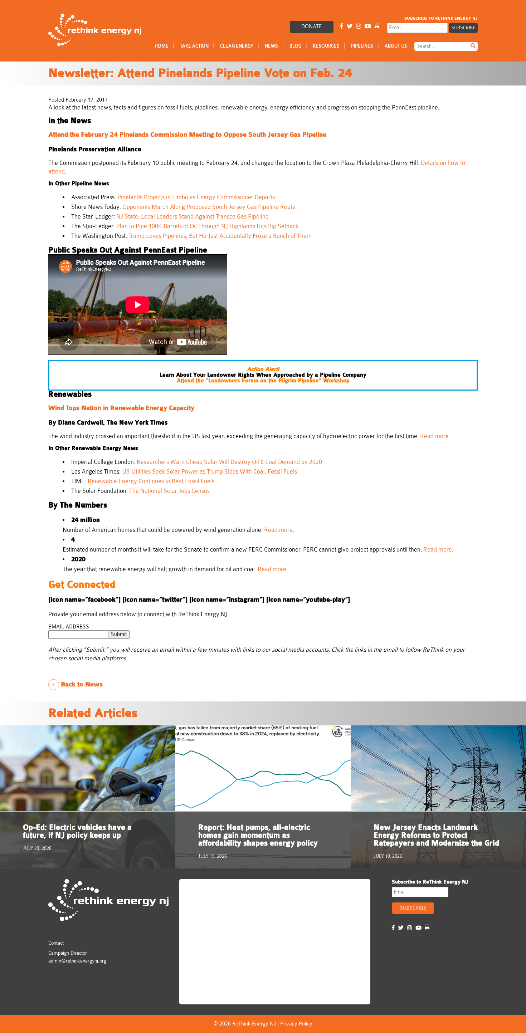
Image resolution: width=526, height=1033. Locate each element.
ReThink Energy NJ (214, 888)
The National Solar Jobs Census (169, 491)
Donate (311, 27)
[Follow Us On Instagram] (358, 27)
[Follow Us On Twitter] (349, 27)
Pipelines (362, 46)
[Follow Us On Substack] (377, 27)
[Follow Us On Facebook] (341, 27)
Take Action (194, 46)
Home (162, 46)
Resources (326, 46)
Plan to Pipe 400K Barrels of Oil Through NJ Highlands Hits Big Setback (207, 226)
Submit (119, 634)
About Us (396, 46)
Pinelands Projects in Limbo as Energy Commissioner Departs (196, 197)
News (271, 46)
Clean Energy (236, 46)
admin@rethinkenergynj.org (77, 961)
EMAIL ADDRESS (68, 627)
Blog (295, 46)
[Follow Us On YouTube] (368, 27)
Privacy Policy (296, 1024)
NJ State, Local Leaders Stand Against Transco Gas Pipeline (192, 216)
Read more (434, 436)
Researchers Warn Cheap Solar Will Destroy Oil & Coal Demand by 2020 (229, 462)
